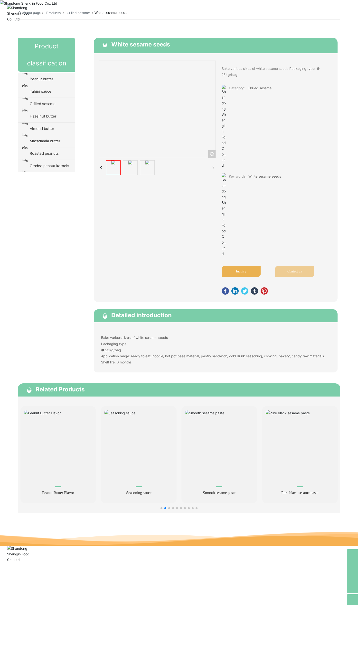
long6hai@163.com (34, 612)
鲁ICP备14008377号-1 (179, 652)
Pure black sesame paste (299, 493)
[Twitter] (244, 291)
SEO (115, 652)
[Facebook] (225, 291)
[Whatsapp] (352, 554)
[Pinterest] (264, 291)
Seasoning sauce (138, 493)
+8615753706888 (29, 604)
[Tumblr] (254, 291)
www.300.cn (297, 651)
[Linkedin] (235, 291)
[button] (161, 508)
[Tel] (352, 576)
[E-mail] (352, 565)
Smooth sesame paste (219, 493)
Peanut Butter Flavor (58, 493)
